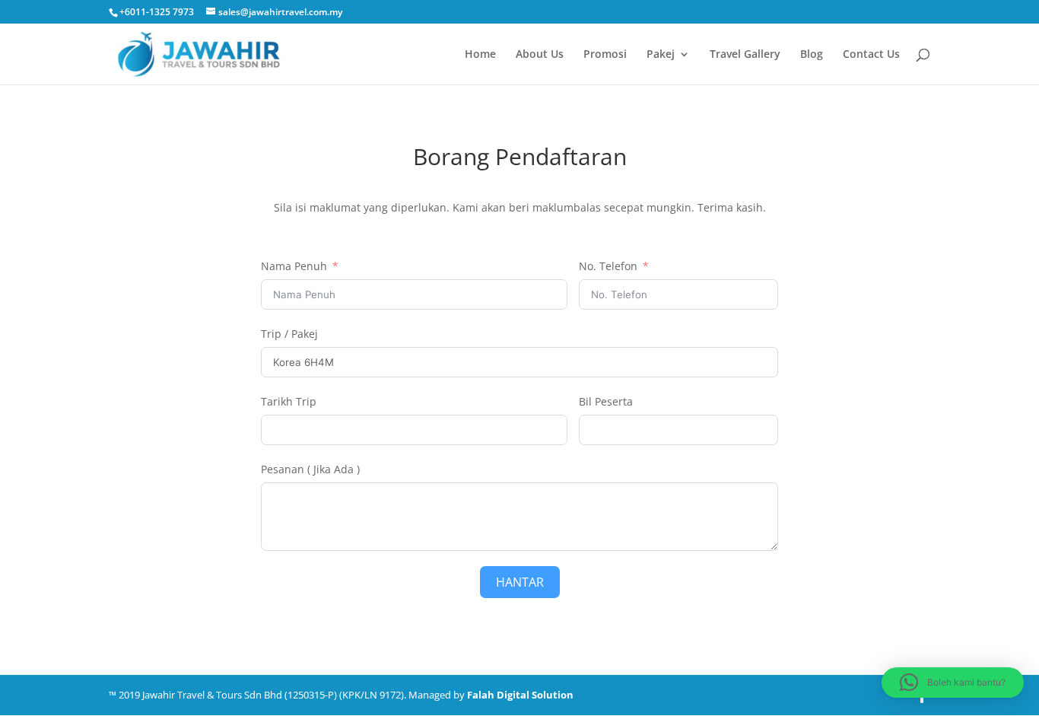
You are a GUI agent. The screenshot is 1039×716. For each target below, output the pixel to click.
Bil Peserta (606, 401)
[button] (953, 682)
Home (480, 55)
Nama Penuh (294, 266)
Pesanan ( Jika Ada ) (310, 469)
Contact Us (871, 55)
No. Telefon (608, 266)
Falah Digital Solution (520, 695)
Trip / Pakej (289, 333)
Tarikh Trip (288, 401)
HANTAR (520, 582)
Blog (811, 55)
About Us (540, 55)
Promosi (605, 55)
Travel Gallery (745, 55)
